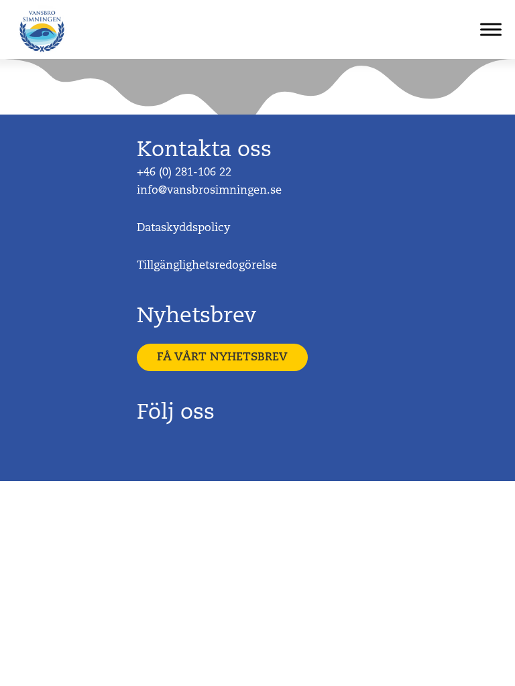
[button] (222, 357)
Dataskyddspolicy (183, 228)
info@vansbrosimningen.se (209, 191)
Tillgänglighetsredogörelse (208, 266)
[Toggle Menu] (491, 29)
